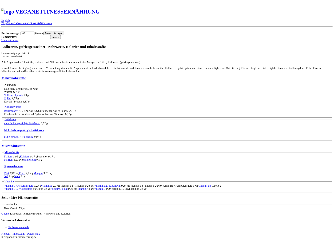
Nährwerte (46, 23)
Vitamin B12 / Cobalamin (18, 188)
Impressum (19, 233)
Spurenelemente (13, 166)
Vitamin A (82, 188)
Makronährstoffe (13, 78)
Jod (6, 176)
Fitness (10, 23)
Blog (4, 23)
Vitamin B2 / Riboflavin (107, 185)
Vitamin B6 (204, 185)
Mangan (38, 173)
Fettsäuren (10, 119)
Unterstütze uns (9, 40)
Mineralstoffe (12, 152)
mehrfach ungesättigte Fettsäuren (22, 123)
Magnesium (29, 159)
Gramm (22, 33)
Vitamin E (46, 185)
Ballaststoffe (11, 110)
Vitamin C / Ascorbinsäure (18, 185)
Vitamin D (100, 188)
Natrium (8, 159)
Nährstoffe (34, 23)
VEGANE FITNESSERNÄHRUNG (57, 11)
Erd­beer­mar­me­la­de (18, 227)
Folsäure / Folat (58, 188)
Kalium (8, 156)
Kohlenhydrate (15, 95)
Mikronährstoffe (13, 146)
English (5, 20)
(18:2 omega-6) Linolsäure (18, 136)
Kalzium (24, 156)
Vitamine (9, 181)
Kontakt (5, 233)
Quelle (5, 213)
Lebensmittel (21, 23)
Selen (17, 176)
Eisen (22, 173)
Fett (9, 98)
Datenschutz (33, 233)
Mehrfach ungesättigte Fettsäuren (24, 130)
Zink (6, 173)
